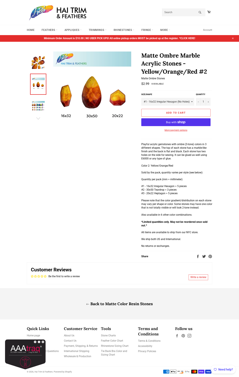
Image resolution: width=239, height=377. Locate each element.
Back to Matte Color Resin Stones (121, 303)
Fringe (146, 30)
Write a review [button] (198, 277)
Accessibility (145, 346)
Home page (33, 335)
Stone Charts (108, 335)
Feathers (49, 30)
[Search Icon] (199, 12)
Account (207, 29)
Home (30, 30)
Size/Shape (146, 94)
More (164, 30)
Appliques (72, 30)
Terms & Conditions (149, 340)
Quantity (200, 94)
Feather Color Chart (112, 340)
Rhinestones (123, 30)
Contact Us (70, 340)
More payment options (176, 130)
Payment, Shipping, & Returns (81, 345)
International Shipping (76, 351)
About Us (69, 335)
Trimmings (97, 30)
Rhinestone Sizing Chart (114, 345)
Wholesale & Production (77, 356)
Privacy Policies (147, 351)
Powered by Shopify (63, 371)
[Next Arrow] (38, 118)
